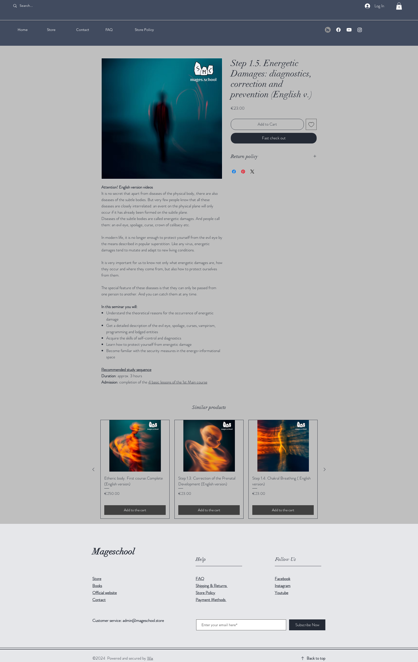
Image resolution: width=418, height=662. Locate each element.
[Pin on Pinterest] (243, 171)
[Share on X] (252, 171)
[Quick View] (135, 446)
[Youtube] (349, 30)
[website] (328, 30)
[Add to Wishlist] (311, 124)
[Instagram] (360, 30)
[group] (209, 469)
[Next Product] (325, 469)
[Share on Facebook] (234, 171)
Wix (150, 658)
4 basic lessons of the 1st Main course (177, 382)
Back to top (316, 658)
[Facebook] (338, 30)
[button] (399, 6)
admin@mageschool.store (143, 620)
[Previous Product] (93, 469)
